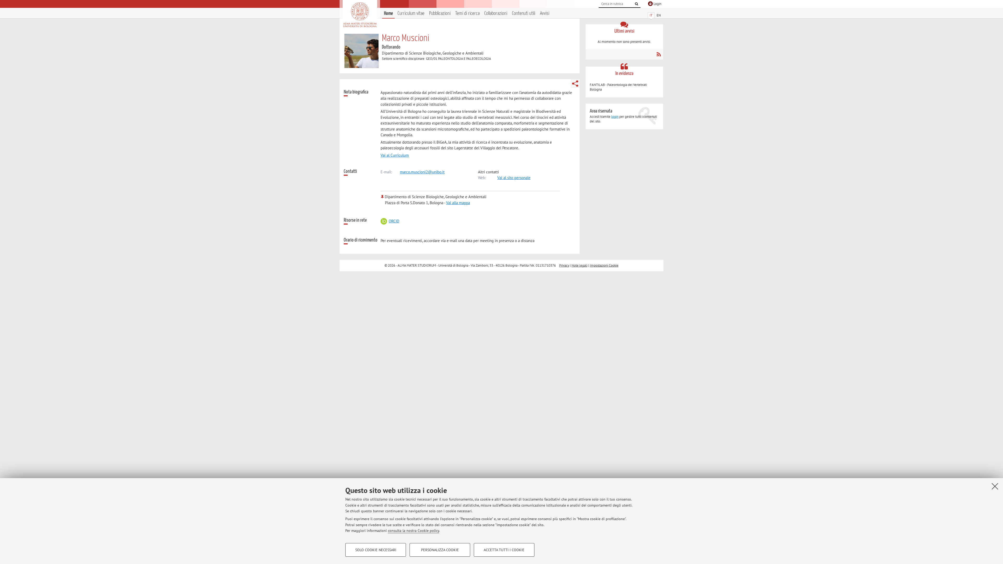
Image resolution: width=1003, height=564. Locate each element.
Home (388, 13)
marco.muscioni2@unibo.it (422, 171)
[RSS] (659, 54)
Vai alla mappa (458, 202)
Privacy (564, 265)
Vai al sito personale (513, 177)
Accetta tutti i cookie (504, 550)
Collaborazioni (495, 13)
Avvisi (544, 13)
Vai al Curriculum (395, 155)
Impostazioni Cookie (604, 265)
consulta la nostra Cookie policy (413, 530)
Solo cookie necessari (375, 550)
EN (659, 15)
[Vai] (636, 4)
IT (651, 15)
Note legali (579, 265)
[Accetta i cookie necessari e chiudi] (995, 486)
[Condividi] (575, 83)
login (615, 116)
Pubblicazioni (440, 13)
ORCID (394, 221)
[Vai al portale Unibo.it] (360, 15)
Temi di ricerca (467, 13)
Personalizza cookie (440, 550)
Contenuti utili (523, 13)
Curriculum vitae (411, 13)
